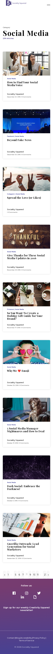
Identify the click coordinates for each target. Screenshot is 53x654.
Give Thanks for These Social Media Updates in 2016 (26, 257)
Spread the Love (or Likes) (24, 197)
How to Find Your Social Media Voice (22, 84)
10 (34, 574)
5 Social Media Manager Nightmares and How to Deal (26, 430)
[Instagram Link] (26, 593)
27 (45, 574)
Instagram (11, 194)
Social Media (11, 78)
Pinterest (10, 309)
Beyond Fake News (19, 140)
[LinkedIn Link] (22, 597)
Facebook (10, 136)
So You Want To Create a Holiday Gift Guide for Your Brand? (25, 316)
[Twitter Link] (39, 593)
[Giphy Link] (35, 597)
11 (37, 574)
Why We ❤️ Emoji (18, 370)
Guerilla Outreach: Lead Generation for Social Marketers (23, 546)
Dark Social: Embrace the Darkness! (23, 487)
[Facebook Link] (14, 593)
